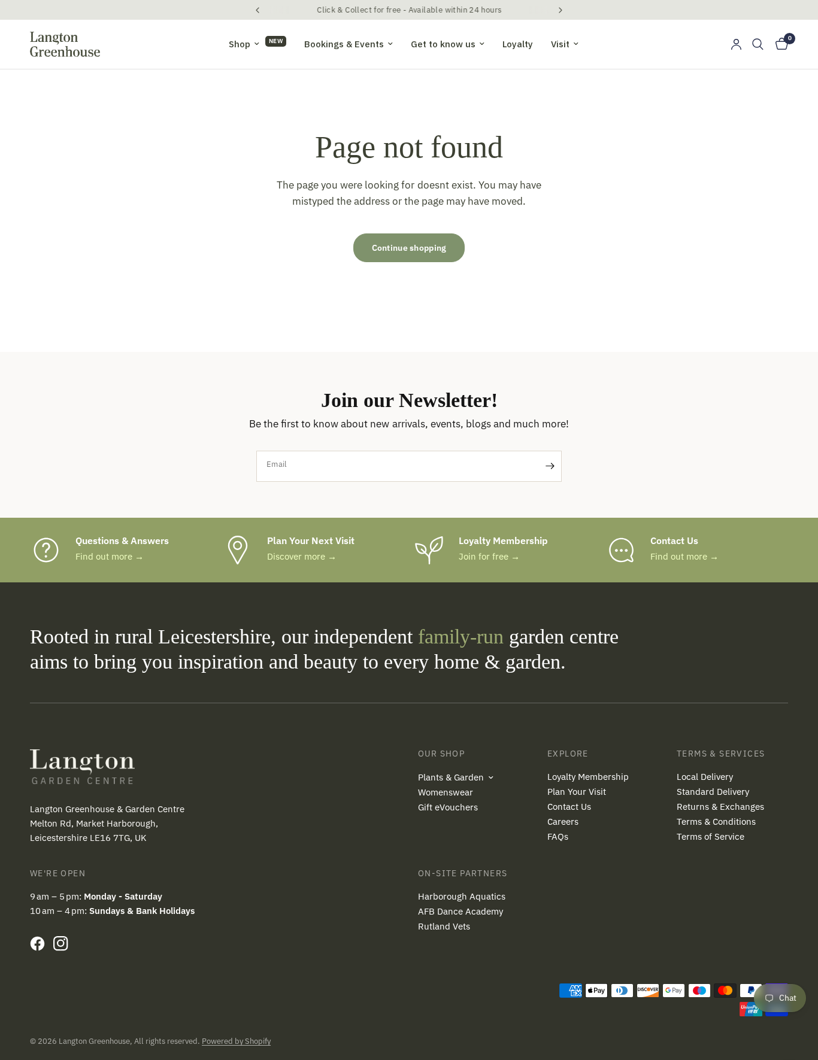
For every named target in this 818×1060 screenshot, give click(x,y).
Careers (562, 821)
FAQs (557, 836)
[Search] (757, 44)
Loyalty (517, 44)
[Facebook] (40, 943)
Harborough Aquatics (461, 896)
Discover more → (302, 556)
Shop (239, 44)
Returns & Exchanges (720, 806)
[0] (778, 44)
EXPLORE (568, 753)
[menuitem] (257, 44)
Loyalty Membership (588, 776)
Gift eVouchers (448, 807)
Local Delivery (705, 776)
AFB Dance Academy (460, 911)
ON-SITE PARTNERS (462, 873)
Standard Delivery (713, 791)
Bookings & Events (344, 44)
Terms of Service (710, 836)
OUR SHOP (441, 753)
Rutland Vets (444, 926)
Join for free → (489, 556)
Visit (560, 44)
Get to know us (443, 44)
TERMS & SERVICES (721, 753)
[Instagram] (63, 943)
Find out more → (109, 556)
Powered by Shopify (236, 1041)
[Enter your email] (550, 466)
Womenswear (445, 792)
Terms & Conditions (716, 821)
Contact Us (569, 806)
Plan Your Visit (576, 791)
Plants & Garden (451, 777)
